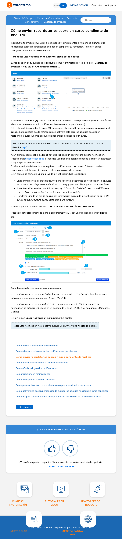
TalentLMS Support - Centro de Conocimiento (38, 18)
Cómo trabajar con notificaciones (33, 373)
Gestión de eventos (55, 21)
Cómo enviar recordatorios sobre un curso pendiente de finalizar (53, 356)
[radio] (52, 448)
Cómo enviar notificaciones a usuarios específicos (42, 362)
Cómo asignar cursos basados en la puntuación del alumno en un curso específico (58, 396)
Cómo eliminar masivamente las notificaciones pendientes (46, 351)
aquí (24, 147)
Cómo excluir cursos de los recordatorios (37, 345)
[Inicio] (18, 6)
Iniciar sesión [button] (79, 5)
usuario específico (34, 158)
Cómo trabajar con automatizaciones (35, 379)
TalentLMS (87, 527)
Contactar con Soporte (104, 5)
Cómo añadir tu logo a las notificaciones (37, 368)
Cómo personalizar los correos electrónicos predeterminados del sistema (54, 385)
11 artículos (24, 407)
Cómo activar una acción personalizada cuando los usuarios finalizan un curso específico (62, 390)
